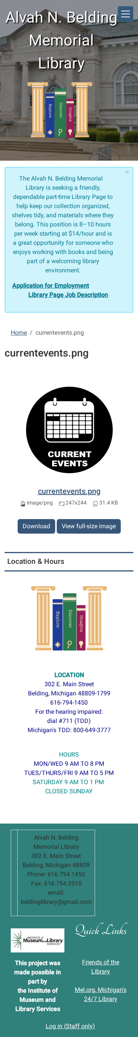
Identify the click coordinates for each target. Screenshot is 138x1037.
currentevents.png (69, 491)
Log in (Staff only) (70, 1026)
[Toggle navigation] (125, 14)
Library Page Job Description (68, 294)
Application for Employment (50, 285)
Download (36, 526)
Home (19, 332)
